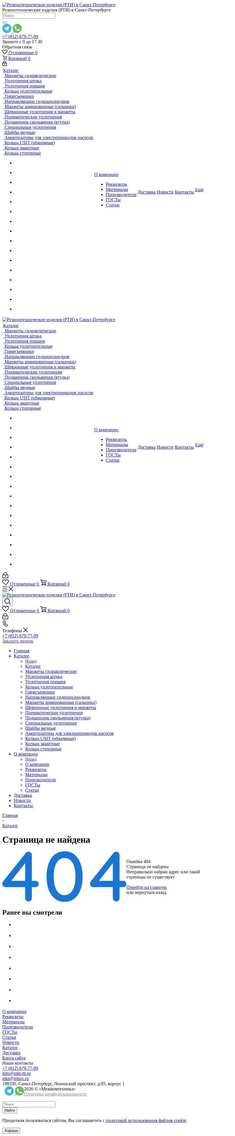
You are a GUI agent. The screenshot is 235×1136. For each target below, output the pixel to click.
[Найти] (4, 23)
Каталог (33, 666)
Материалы (13, 1021)
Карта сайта (14, 1057)
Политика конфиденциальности (55, 1094)
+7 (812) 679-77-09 (20, 36)
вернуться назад (150, 892)
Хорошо (11, 1131)
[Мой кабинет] (4, 64)
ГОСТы (9, 1032)
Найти (10, 1110)
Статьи (9, 1037)
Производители (17, 1026)
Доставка (11, 1052)
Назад (31, 661)
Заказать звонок (17, 641)
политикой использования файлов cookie (146, 1120)
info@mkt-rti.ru (16, 1073)
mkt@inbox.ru (15, 1078)
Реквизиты (12, 1016)
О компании (37, 764)
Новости (10, 1042)
